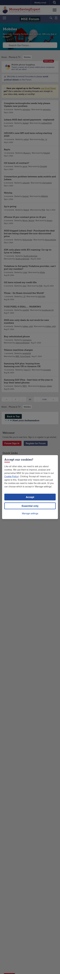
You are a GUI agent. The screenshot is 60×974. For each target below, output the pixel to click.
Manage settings (30, 513)
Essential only (30, 506)
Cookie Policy (11, 476)
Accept (30, 497)
